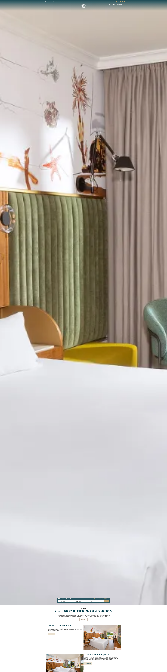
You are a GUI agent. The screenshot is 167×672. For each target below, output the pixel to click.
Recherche (106, 601)
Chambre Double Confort (60, 626)
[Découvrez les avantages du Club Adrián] (94, 598)
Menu (45, 4)
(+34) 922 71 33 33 (47, 1)
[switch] (70, 598)
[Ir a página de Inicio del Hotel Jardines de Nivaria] (83, 7)
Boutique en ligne (61, 1)
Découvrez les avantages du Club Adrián (102, 598)
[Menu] (43, 5)
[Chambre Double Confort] (102, 637)
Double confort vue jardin (96, 655)
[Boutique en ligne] (57, 1)
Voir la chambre (51, 634)
